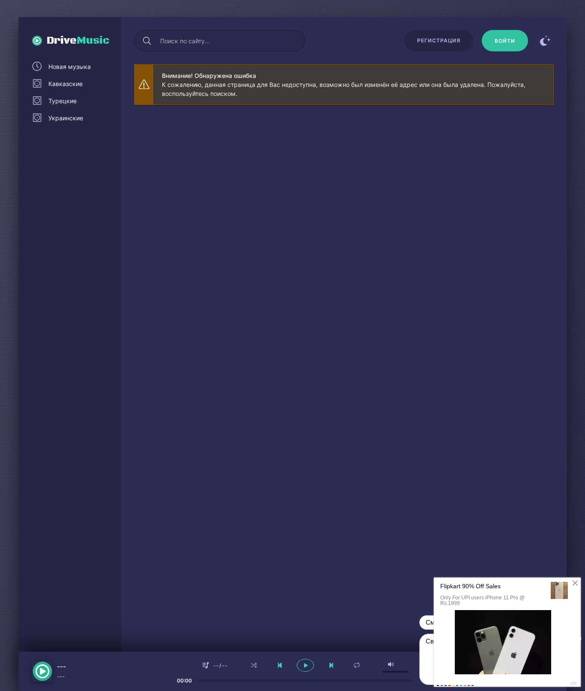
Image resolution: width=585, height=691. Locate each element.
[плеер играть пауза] (305, 665)
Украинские (65, 118)
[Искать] (147, 40)
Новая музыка (69, 66)
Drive (78, 40)
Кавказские (65, 83)
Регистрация (438, 40)
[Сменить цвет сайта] (545, 40)
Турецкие (62, 100)
